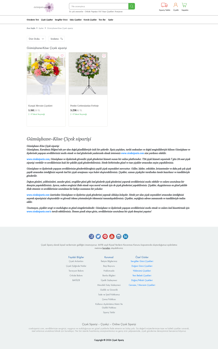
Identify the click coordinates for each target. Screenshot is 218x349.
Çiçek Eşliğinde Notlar (76, 266)
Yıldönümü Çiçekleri (142, 270)
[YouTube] (111, 237)
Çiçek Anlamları (76, 261)
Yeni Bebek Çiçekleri (141, 275)
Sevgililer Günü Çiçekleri (142, 261)
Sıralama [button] (55, 38)
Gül (99, 11)
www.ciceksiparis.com (132, 153)
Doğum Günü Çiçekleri (142, 266)
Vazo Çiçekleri (108, 11)
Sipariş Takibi (164, 10)
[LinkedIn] (125, 237)
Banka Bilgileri (108, 275)
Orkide (87, 11)
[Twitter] (98, 237)
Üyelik (176, 10)
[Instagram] (118, 237)
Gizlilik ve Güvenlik (109, 289)
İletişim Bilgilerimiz (109, 261)
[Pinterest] (105, 237)
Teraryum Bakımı (76, 270)
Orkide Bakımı (76, 275)
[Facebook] (91, 237)
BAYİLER (76, 280)
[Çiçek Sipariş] (44, 7)
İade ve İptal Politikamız (109, 294)
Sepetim (185, 10)
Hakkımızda (109, 270)
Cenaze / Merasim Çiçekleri (142, 285)
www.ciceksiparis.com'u (39, 211)
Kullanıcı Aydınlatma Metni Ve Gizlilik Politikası (109, 306)
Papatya (94, 11)
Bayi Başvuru (109, 266)
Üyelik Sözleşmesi (109, 280)
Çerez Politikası (109, 299)
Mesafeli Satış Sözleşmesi (109, 285)
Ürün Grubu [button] (34, 38)
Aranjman (119, 11)
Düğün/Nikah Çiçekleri (142, 280)
